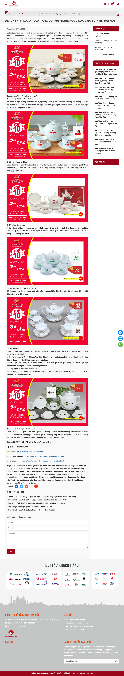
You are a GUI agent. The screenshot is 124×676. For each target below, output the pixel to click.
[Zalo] (120, 338)
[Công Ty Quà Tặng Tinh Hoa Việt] (13, 4)
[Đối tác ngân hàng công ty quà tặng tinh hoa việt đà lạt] (19, 579)
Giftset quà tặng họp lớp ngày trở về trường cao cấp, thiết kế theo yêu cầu (106, 132)
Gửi (10, 551)
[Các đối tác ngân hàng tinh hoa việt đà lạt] (48, 579)
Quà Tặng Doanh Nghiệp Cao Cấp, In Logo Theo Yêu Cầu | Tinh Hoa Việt (37, 500)
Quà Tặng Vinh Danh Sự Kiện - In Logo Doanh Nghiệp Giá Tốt (106, 123)
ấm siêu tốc (17, 466)
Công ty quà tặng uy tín (34, 471)
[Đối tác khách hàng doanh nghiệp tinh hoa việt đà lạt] (76, 579)
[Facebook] (120, 332)
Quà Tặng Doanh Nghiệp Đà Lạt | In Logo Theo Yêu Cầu (30, 507)
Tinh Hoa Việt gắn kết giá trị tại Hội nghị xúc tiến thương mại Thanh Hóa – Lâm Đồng (42, 497)
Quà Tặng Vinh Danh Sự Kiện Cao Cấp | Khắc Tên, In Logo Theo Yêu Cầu (106, 114)
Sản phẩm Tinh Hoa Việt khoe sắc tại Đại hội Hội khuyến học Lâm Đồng (36, 503)
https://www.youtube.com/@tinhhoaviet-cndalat (44, 456)
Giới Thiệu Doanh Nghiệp (102, 35)
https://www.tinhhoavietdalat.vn (30, 452)
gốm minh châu (50, 471)
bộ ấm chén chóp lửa (36, 468)
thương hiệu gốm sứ (55, 477)
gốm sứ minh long (78, 471)
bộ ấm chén (23, 468)
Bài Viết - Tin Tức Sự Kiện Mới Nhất (103, 49)
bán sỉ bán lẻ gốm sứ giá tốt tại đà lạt (71, 466)
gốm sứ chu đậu (63, 471)
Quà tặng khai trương (57, 474)
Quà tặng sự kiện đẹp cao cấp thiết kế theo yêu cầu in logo (105, 141)
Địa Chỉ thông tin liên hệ (104, 54)
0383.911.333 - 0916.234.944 (27, 623)
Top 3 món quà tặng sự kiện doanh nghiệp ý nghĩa (30, 480)
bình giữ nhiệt (12, 468)
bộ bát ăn (49, 468)
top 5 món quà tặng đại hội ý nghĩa (66, 480)
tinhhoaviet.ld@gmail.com (24, 626)
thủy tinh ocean (70, 477)
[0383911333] (120, 345)
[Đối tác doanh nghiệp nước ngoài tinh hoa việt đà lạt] (105, 579)
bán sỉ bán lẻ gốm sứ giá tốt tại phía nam (38, 466)
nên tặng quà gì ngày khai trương (20, 474)
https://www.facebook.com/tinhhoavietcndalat (45, 461)
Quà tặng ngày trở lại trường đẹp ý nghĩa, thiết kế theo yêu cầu (106, 150)
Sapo (90, 673)
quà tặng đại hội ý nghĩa (18, 477)
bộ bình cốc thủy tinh (61, 468)
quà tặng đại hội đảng (37, 477)
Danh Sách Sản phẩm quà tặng (103, 42)
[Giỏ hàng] (112, 4)
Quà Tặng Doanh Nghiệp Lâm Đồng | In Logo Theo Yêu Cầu (31, 510)
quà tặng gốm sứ (41, 474)
